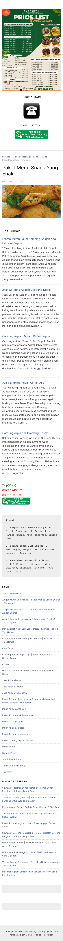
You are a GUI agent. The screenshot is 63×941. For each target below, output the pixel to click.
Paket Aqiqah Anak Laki (14, 709)
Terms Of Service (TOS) (14, 765)
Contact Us (7, 664)
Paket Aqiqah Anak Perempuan (17, 715)
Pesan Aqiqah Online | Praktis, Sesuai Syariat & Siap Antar (31, 807)
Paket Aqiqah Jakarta (13, 727)
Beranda (6, 156)
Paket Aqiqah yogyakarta (15, 734)
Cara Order (7, 648)
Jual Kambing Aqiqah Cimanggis (23, 382)
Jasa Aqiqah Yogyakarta (14, 693)
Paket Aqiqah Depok (12, 721)
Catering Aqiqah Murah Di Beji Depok (26, 336)
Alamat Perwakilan (11, 593)
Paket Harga (8, 746)
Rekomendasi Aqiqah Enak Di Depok (31, 156)
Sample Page (9, 753)
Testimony (7, 772)
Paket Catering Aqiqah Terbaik (17, 740)
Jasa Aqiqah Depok (12, 680)
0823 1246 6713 (31, 125)
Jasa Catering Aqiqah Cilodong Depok (27, 289)
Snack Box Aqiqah (11, 759)
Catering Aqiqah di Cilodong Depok (25, 433)
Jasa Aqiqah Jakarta (12, 686)
